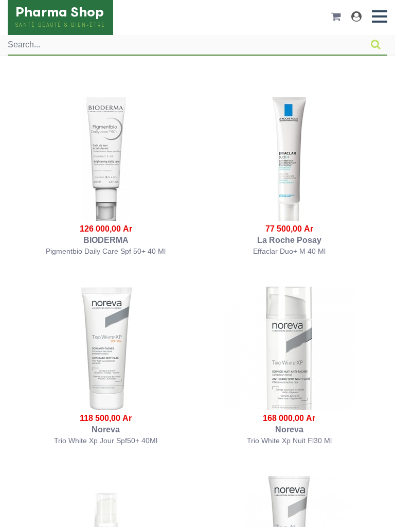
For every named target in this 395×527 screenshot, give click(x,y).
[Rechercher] (375, 45)
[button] (379, 16)
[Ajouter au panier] (106, 159)
